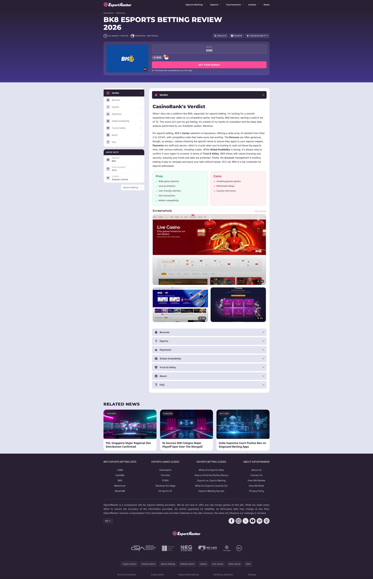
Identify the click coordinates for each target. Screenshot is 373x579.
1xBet (120, 470)
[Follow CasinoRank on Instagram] (238, 521)
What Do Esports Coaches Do (211, 485)
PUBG (165, 480)
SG (106, 520)
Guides (252, 4)
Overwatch (165, 470)
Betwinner (120, 485)
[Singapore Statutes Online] (168, 548)
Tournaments (233, 4)
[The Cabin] (226, 548)
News (267, 4)
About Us (256, 470)
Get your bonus (209, 64)
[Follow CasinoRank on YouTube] (252, 521)
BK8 (120, 480)
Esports (214, 4)
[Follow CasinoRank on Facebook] (231, 521)
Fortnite (165, 475)
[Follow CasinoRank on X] (245, 521)
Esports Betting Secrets (211, 491)
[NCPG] (186, 548)
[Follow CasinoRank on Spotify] (260, 521)
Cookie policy (157, 574)
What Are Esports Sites (211, 470)
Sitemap (252, 574)
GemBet (119, 475)
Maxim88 (120, 491)
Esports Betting (194, 4)
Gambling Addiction (223, 574)
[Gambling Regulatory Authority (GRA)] (143, 548)
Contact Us (256, 475)
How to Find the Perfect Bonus (211, 475)
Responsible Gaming (188, 574)
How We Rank (256, 485)
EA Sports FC (165, 491)
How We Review (256, 480)
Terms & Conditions (126, 574)
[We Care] (207, 548)
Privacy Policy (256, 491)
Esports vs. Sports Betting (211, 480)
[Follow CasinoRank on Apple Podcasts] (267, 521)
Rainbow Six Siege (165, 485)
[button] (209, 95)
